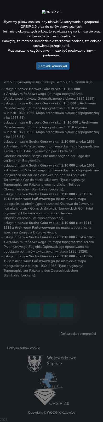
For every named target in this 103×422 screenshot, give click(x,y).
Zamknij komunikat (53, 66)
